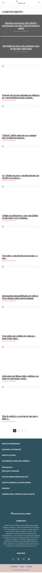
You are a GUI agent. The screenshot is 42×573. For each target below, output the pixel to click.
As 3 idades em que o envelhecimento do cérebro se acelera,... (20, 176)
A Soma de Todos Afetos (21, 31)
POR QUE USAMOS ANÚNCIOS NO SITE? (15, 477)
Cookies (22, 566)
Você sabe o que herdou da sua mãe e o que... (20, 256)
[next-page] (26, 430)
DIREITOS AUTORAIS (9, 455)
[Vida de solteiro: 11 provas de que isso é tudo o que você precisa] (21, 400)
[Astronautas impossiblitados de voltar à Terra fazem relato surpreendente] (21, 279)
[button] (3, 2)
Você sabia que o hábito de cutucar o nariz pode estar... (19, 337)
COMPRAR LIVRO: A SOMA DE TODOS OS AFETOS (18, 494)
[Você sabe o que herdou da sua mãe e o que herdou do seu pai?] (21, 239)
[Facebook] (13, 559)
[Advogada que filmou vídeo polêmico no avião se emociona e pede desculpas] (21, 359)
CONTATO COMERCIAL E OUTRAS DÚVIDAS (16, 482)
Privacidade (14, 566)
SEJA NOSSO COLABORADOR (11, 449)
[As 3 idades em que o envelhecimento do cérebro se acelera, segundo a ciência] (21, 159)
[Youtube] (29, 559)
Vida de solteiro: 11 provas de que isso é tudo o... (20, 417)
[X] (24, 559)
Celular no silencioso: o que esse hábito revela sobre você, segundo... (20, 216)
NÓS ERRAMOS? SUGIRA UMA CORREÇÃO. (16, 461)
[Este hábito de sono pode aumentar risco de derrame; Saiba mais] (21, 47)
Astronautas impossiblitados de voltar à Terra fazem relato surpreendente (20, 296)
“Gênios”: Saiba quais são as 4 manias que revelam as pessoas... (19, 136)
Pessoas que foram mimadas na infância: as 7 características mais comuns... (21, 96)
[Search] (39, 2)
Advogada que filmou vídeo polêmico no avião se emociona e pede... (20, 377)
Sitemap (29, 566)
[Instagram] (18, 559)
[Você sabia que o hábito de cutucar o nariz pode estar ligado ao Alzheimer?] (21, 319)
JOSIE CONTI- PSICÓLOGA (10, 471)
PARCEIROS (5, 488)
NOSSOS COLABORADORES (11, 443)
